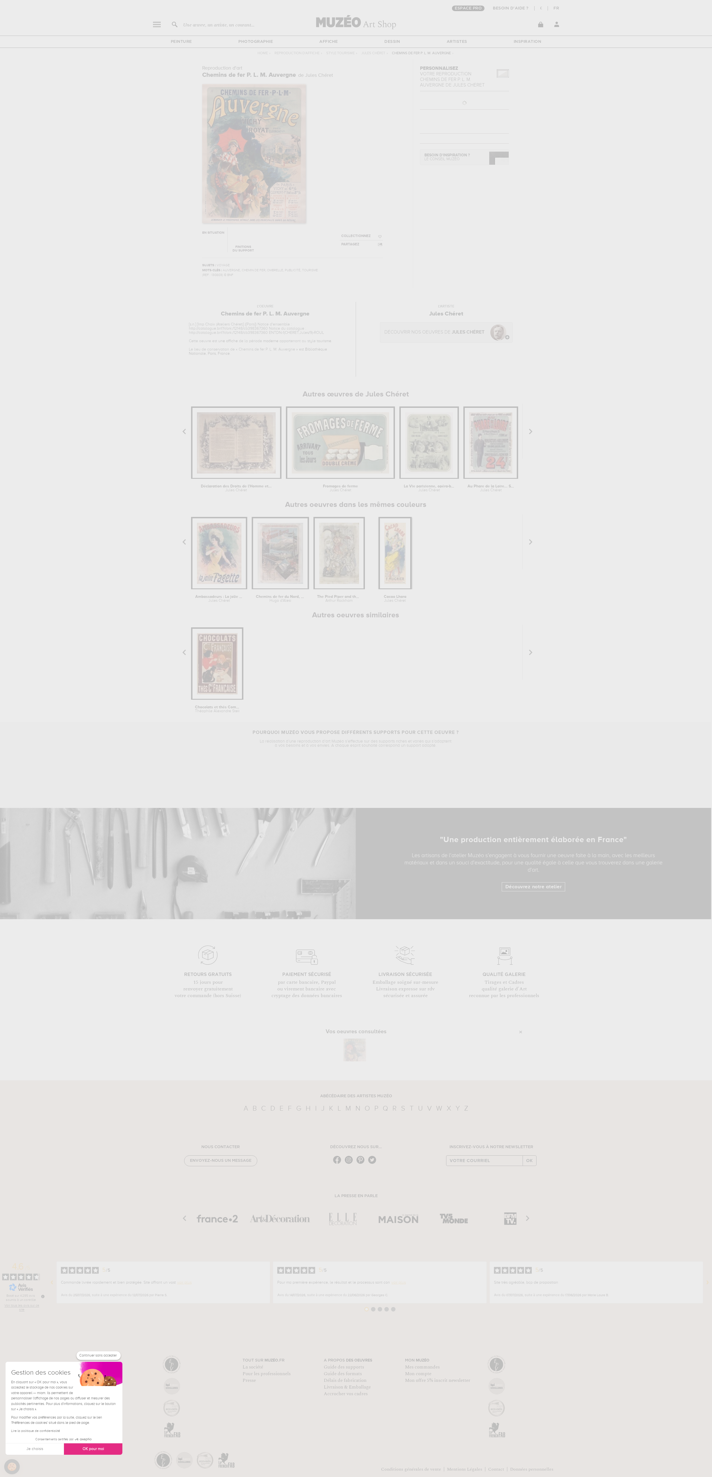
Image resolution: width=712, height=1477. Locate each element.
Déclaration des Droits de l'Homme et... (236, 488)
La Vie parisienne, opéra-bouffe (429, 488)
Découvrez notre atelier (533, 886)
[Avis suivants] (707, 1282)
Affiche (328, 41)
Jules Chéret (373, 53)
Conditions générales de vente (411, 1469)
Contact (496, 1469)
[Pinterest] (362, 1163)
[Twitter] (373, 1163)
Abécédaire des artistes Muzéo (356, 1096)
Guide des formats (343, 1373)
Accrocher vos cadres (346, 1393)
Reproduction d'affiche (297, 53)
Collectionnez (356, 236)
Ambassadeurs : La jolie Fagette (219, 599)
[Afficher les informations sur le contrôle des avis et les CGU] (43, 1296)
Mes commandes (422, 1367)
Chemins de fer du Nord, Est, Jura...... (280, 599)
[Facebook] (338, 1163)
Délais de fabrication (345, 1380)
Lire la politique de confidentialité (35, 1431)
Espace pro (468, 8)
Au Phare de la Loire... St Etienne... (491, 488)
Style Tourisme (340, 53)
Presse (249, 1380)
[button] (12, 1466)
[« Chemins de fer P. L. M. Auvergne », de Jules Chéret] (354, 1050)
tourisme (324, 341)
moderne (270, 341)
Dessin (392, 41)
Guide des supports (344, 1367)
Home (263, 53)
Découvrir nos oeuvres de (434, 332)
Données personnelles (531, 1469)
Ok (529, 1160)
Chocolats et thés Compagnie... (217, 709)
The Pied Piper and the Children (339, 599)
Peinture (181, 41)
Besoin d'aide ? (511, 8)
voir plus (184, 1282)
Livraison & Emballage (347, 1387)
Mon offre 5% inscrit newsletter (437, 1380)
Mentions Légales (464, 1469)
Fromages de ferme (340, 488)
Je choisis (34, 1449)
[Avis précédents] (52, 1282)
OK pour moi (93, 1449)
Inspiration (528, 41)
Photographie (255, 41)
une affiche (228, 341)
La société (253, 1367)
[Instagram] (350, 1163)
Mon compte (418, 1373)
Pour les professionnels (267, 1373)
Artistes (457, 41)
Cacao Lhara (395, 599)
